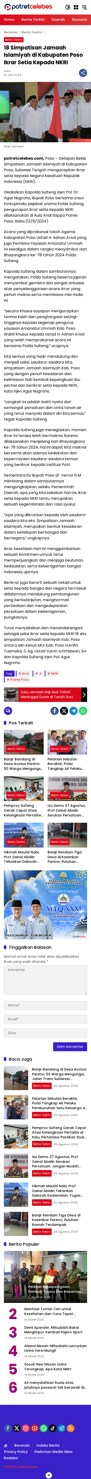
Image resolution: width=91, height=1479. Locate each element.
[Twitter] (64, 711)
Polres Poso (19, 679)
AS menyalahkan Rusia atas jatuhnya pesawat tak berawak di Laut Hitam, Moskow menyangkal (54, 1385)
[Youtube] (35, 1428)
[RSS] (70, 1428)
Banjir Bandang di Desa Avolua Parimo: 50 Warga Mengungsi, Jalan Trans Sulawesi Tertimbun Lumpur (23, 764)
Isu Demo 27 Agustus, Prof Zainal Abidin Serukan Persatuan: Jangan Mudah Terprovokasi (67, 810)
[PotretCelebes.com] (28, 7)
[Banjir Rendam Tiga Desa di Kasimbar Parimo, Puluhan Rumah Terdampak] (67, 835)
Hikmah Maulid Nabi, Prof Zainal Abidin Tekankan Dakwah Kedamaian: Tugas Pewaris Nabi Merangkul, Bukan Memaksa (21, 857)
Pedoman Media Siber (53, 1451)
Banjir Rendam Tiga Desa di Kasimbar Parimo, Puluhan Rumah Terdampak (65, 857)
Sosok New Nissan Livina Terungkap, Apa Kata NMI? (47, 1367)
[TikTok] (53, 1428)
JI (40, 673)
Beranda (22, 1445)
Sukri (7, 71)
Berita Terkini (13, 40)
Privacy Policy (16, 1451)
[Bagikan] (83, 73)
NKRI (54, 673)
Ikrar (25, 673)
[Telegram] (73, 711)
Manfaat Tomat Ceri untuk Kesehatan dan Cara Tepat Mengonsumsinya (48, 1311)
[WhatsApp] (83, 711)
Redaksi (11, 1458)
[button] (68, 7)
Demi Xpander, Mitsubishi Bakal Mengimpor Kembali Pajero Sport (53, 1330)
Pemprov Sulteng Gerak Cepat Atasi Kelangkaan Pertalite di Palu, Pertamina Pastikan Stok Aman (22, 810)
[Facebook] (54, 711)
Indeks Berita (47, 1445)
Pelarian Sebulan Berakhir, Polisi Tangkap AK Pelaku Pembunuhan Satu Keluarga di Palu (65, 764)
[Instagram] (26, 1428)
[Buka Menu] (76, 7)
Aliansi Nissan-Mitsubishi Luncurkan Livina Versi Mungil (55, 1348)
